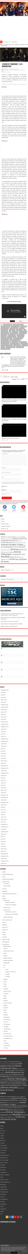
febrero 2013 (4, 790)
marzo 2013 (3, 787)
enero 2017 (3, 702)
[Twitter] (12, 1217)
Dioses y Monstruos (4, 1155)
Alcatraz (5, 948)
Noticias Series (7, 910)
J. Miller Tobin (11, 546)
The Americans (7, 1019)
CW (25, 329)
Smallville (6, 1014)
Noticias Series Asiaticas (11, 911)
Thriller (12, 559)
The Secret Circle (7, 1033)
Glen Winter (4, 335)
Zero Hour (6, 1048)
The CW (3, 347)
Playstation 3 (18, 554)
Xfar (1, 1213)
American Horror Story (9, 951)
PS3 (24, 554)
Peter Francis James (5, 342)
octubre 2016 (4, 709)
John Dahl (3, 547)
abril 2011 (3, 844)
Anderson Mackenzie (18, 324)
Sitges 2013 (5, 929)
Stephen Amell (17, 345)
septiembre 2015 (4, 726)
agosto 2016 (4, 712)
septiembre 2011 (4, 831)
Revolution (6, 1007)
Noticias (15, 549)
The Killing (6, 1026)
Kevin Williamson (9, 547)
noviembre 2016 (4, 707)
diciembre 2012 (4, 795)
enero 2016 (3, 719)
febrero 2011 (4, 848)
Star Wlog (2, 1201)
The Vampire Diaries (8, 1036)
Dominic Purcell (5, 333)
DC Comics (15, 331)
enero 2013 (3, 792)
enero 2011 (3, 851)
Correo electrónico (6, 472)
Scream (5, 1012)
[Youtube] (18, 1217)
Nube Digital (3, 1184)
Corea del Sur (13, 541)
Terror (3, 559)
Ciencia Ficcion (17, 539)
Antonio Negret (15, 326)
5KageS (2, 1126)
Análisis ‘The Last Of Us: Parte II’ (10, 438)
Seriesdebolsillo (3, 1199)
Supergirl (8, 974)
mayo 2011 (3, 841)
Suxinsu (2, 1206)
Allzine (1, 1128)
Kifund (1, 1177)
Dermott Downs (23, 331)
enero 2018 (3, 697)
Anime (3, 876)
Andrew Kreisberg (5, 326)
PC (12, 554)
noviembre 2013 (4, 768)
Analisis (4, 871)
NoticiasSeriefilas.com (5, 1182)
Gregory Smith (20, 335)
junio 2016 (3, 714)
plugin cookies (24, 1251)
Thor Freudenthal (11, 347)
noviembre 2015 (4, 724)
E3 (8, 545)
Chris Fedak (12, 329)
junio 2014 (3, 751)
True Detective (7, 1045)
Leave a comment (6, 72)
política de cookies (19, 1250)
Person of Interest (8, 1003)
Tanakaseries (3, 1209)
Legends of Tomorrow (9, 70)
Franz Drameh (23, 333)
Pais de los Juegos (4, 1191)
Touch (5, 1040)
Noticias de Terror (4, 1179)
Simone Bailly (24, 343)
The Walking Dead (8, 1038)
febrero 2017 (4, 699)
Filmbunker (2, 1165)
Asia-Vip (2, 1133)
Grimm (5, 986)
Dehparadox (5, 68)
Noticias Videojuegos (11, 553)
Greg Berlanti (12, 335)
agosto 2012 (4, 804)
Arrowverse (24, 326)
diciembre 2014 (4, 738)
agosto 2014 (4, 746)
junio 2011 (3, 839)
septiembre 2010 (4, 861)
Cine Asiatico (6, 883)
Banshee (5, 955)
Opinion (4, 922)
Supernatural (6, 1017)
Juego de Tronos (7, 991)
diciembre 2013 (4, 765)
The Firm (5, 1022)
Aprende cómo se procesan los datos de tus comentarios (13, 503)
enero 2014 (3, 763)
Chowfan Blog (3, 1145)
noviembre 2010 (4, 856)
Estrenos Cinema (4, 1162)
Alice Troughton (8, 324)
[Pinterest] (15, 1217)
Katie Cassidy (20, 336)
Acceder (3, 521)
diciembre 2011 (4, 824)
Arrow (7, 969)
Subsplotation (3, 1204)
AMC (6, 537)
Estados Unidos (16, 544)
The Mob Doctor (7, 1029)
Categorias (3, 579)
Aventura (23, 537)
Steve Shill (25, 345)
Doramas (4, 888)
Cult (4, 965)
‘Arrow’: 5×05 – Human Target (10, 376)
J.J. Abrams (6, 546)
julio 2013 (3, 778)
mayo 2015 (3, 731)
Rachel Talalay (23, 342)
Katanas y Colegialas (4, 1174)
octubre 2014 (4, 743)
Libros (3, 896)
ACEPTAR (14, 1252)
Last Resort (6, 993)
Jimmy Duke (3, 613)
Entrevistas (4, 891)
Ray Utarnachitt (4, 343)
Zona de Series (8, 44)
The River (6, 1031)
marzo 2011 (3, 846)
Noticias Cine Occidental (7, 552)
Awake (5, 953)
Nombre (4, 467)
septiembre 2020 (4, 690)
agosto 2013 (4, 775)
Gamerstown (3, 1167)
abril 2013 (3, 785)
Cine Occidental (7, 886)
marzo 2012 (3, 817)
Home (2, 44)
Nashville (6, 1000)
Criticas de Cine (6, 542)
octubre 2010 (4, 858)
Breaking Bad (7, 962)
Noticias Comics (7, 907)
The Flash (8, 976)
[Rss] (7, 1217)
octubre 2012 (4, 800)
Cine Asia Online (3, 1147)
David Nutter (17, 542)
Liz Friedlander (19, 547)
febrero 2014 (4, 760)
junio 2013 (3, 780)
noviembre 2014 (4, 741)
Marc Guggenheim (18, 338)
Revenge (5, 1005)
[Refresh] (4, 490)
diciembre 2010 (4, 853)
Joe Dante (3, 336)
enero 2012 (3, 822)
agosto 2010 (4, 863)
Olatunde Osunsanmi (15, 340)
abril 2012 (3, 814)
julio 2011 (3, 836)
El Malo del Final (3, 1157)
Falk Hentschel (14, 333)
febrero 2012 (4, 819)
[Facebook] (10, 1217)
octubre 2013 (4, 770)
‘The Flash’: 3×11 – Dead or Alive (10, 41)
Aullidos (2, 1138)
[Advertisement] (14, 29)
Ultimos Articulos (17, 70)
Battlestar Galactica (8, 958)
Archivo (2, 570)
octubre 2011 (4, 829)
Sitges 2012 (5, 927)
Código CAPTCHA (6, 493)
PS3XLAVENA (3, 1194)
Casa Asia (2, 1143)
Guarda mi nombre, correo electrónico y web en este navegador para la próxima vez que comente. (13, 483)
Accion (3, 537)
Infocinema (2, 1169)
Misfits (5, 998)
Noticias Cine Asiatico (10, 902)
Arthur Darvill (4, 328)
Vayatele (2, 1211)
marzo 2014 (3, 758)
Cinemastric (3, 1152)
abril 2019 (3, 695)
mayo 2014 (3, 753)
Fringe (5, 984)
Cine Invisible (3, 1150)
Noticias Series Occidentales (12, 914)
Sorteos (4, 932)
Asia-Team (2, 1130)
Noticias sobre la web (7, 920)
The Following (7, 1024)
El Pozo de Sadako (4, 1160)
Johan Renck (17, 546)
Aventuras (3, 538)
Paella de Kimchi (3, 1189)
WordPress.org (4, 528)
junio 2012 (3, 809)
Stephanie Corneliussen (6, 345)
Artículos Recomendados (8, 879)
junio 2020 (3, 692)
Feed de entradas (5, 523)
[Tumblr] (21, 1217)
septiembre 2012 (4, 802)
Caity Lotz (22, 328)
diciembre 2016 (4, 704)
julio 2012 (3, 807)
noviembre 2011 (4, 826)
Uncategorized (5, 942)
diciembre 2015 (4, 721)
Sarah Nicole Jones (15, 343)
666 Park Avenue (7, 946)
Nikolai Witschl (4, 340)
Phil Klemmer (15, 342)
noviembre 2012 (4, 797)
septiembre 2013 (4, 773)
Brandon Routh (14, 328)
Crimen (20, 540)
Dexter (5, 981)
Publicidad (4, 924)
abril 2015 (3, 734)
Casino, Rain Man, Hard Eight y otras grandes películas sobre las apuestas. (14, 400)
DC (13, 44)
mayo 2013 (3, 782)
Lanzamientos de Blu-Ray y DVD (9, 893)
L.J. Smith (14, 547)
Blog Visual (2, 1140)
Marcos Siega (12, 1107)
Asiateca (2, 1135)
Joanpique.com (3, 1172)
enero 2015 (3, 736)
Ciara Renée (19, 329)
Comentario (5, 453)
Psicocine (2, 1196)
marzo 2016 (3, 716)
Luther (5, 996)
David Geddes (4, 331)
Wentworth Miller (5, 349)
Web (3, 477)
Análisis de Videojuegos (7, 874)
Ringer (5, 1010)
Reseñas (5, 556)
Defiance (6, 979)
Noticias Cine (23, 550)
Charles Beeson (8, 538)
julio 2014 (3, 748)
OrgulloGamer (3, 1187)
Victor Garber (20, 347)
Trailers (4, 934)
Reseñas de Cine (14, 557)
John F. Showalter (12, 336)
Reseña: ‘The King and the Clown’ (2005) (13, 623)
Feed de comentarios (5, 526)
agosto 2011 (4, 834)
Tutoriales (4, 937)
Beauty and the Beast (8, 960)
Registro (3, 519)
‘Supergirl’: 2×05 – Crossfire (18, 379)
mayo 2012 (3, 812)
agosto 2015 (4, 729)
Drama (4, 544)
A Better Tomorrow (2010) (11, 626)
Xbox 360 (18, 559)
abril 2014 (3, 756)
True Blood (6, 1043)
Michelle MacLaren (6, 549)
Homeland (6, 988)
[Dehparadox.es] (14, 8)
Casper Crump (4, 329)
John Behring (22, 546)
